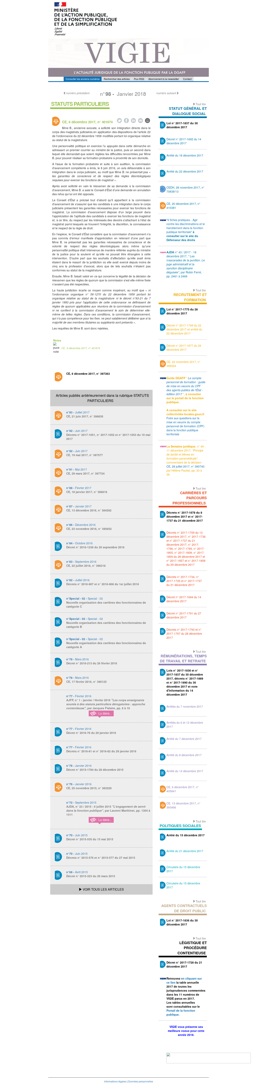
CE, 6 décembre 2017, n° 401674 (80, 348)
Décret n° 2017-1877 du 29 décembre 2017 (183, 347)
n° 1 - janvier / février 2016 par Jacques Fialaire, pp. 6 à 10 (105, 704)
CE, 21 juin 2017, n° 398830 (84, 416)
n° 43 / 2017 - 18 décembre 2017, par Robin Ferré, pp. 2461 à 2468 (185, 264)
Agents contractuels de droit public (184, 908)
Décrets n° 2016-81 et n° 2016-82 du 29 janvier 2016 (101, 751)
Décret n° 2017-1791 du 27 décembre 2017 (183, 615)
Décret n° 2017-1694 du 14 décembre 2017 (183, 599)
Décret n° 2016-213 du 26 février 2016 (91, 663)
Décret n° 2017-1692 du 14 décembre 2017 (183, 141)
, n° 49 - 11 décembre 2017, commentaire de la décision (186, 454)
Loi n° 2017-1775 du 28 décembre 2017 (182, 311)
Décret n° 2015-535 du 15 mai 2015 (89, 839)
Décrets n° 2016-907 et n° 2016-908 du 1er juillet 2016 (102, 584)
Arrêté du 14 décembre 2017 (184, 771)
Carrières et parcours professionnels (189, 498)
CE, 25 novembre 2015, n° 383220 (89, 788)
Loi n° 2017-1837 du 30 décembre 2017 (182, 125)
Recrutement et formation (190, 297)
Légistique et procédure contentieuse (192, 948)
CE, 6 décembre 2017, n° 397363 (88, 374)
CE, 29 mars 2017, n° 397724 (85, 473)
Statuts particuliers (80, 103)
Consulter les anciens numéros (83, 79)
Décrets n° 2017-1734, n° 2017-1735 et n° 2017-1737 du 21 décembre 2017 (184, 581)
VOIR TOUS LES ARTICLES (103, 889)
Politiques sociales (180, 825)
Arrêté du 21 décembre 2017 (184, 851)
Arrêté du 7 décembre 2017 (184, 739)
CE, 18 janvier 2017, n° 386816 (86, 492)
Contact (187, 79)
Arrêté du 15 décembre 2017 (185, 835)
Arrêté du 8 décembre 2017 (184, 755)
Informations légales (115, 1081)
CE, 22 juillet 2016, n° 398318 (86, 566)
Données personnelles (140, 1081)
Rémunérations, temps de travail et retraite (183, 658)
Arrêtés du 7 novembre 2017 (184, 706)
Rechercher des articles (117, 79)
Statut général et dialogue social (188, 111)
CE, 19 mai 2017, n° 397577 (84, 455)
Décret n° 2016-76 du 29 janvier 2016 (91, 733)
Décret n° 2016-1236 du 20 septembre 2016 (95, 547)
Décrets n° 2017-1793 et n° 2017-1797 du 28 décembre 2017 (184, 633)
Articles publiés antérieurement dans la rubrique (102, 398)
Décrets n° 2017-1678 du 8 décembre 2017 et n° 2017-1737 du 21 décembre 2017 (184, 516)
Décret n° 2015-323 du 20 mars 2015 (90, 876)
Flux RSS (139, 79)
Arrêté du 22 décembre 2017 (184, 171)
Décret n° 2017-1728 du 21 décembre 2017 (184, 964)
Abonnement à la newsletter (163, 79)
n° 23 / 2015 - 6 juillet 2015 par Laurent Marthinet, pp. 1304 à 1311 (108, 810)
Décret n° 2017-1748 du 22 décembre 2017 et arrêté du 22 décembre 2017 (184, 329)
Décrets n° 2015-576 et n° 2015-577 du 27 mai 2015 (100, 858)
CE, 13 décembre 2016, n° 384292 (88, 510)
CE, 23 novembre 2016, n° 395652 (89, 529)
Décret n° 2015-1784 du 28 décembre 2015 (94, 770)
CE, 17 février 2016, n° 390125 (86, 682)
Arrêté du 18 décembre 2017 (184, 155)
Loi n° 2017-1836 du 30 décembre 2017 (182, 922)
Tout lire (201, 104)
